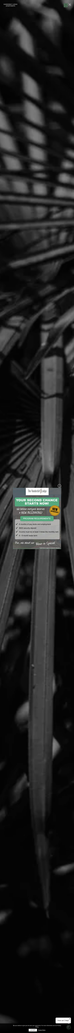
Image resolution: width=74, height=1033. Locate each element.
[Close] (59, 486)
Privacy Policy (41, 1030)
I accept (33, 1030)
